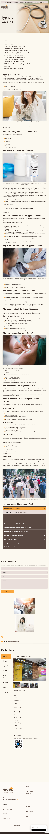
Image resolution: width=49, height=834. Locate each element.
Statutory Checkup (6, 818)
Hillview (15, 636)
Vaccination (5, 816)
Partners (28, 789)
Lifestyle (27, 813)
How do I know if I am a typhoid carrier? (14, 61)
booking (43, 465)
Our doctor (5, 411)
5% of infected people (9, 394)
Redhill (41, 636)
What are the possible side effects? (14, 59)
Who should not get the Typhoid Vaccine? (15, 57)
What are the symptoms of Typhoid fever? (15, 46)
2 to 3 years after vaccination (21, 211)
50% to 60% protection (22, 512)
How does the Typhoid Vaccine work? (14, 48)
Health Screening (29, 811)
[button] (25, 7)
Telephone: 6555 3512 (18, 706)
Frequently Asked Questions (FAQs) (14, 68)
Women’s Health (29, 809)
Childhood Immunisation (7, 809)
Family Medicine (6, 807)
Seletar (11, 636)
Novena (25, 636)
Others (27, 816)
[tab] (16, 685)
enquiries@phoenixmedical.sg (14, 641)
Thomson (37, 636)
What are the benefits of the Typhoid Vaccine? (16, 50)
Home (3, 14)
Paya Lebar (21, 636)
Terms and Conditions (18, 828)
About (27, 786)
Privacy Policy (17, 825)
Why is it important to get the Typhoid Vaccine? (17, 53)
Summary (7, 66)
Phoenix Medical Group (8, 463)
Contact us (28, 793)
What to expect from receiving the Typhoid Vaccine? (18, 64)
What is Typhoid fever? (10, 44)
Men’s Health (28, 806)
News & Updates (29, 791)
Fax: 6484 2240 (17, 707)
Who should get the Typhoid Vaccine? (14, 55)
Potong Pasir (31, 636)
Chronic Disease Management (6, 812)
